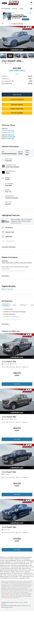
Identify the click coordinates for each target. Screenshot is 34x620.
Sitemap (17, 602)
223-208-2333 (9, 138)
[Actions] (30, 60)
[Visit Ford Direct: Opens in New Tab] (9, 607)
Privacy (21, 602)
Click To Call (17, 94)
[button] (5, 8)
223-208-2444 (9, 135)
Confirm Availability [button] (17, 99)
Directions (14, 8)
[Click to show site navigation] (31, 8)
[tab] (6, 305)
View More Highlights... (9, 247)
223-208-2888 (11, 137)
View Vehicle (17, 384)
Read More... (6, 276)
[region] (17, 83)
